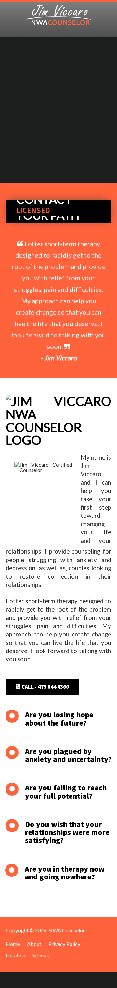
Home (13, 944)
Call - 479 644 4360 (44, 686)
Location (15, 955)
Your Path (47, 215)
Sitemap (41, 955)
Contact (44, 199)
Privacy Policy (64, 944)
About (34, 944)
